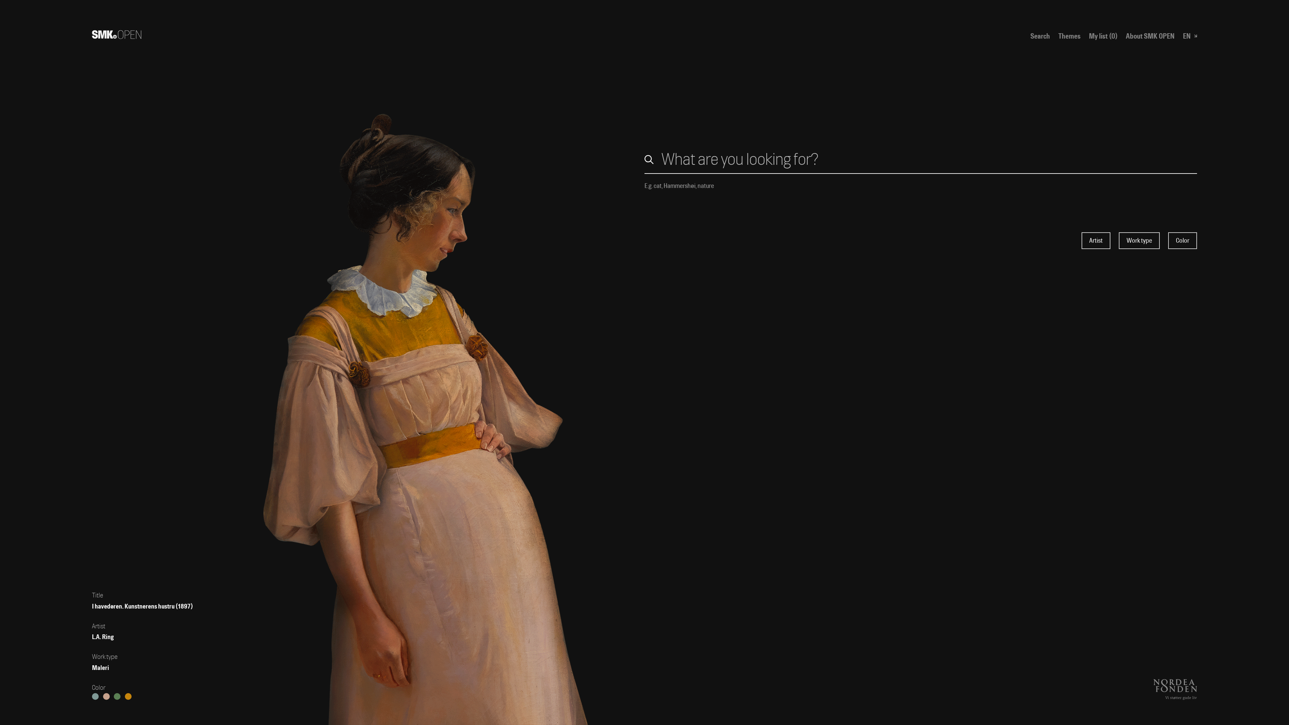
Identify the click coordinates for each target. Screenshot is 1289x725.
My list (1103, 36)
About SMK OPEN (1150, 36)
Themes (1069, 36)
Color (1182, 240)
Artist (1096, 240)
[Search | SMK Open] (116, 36)
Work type (1139, 240)
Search (1040, 36)
